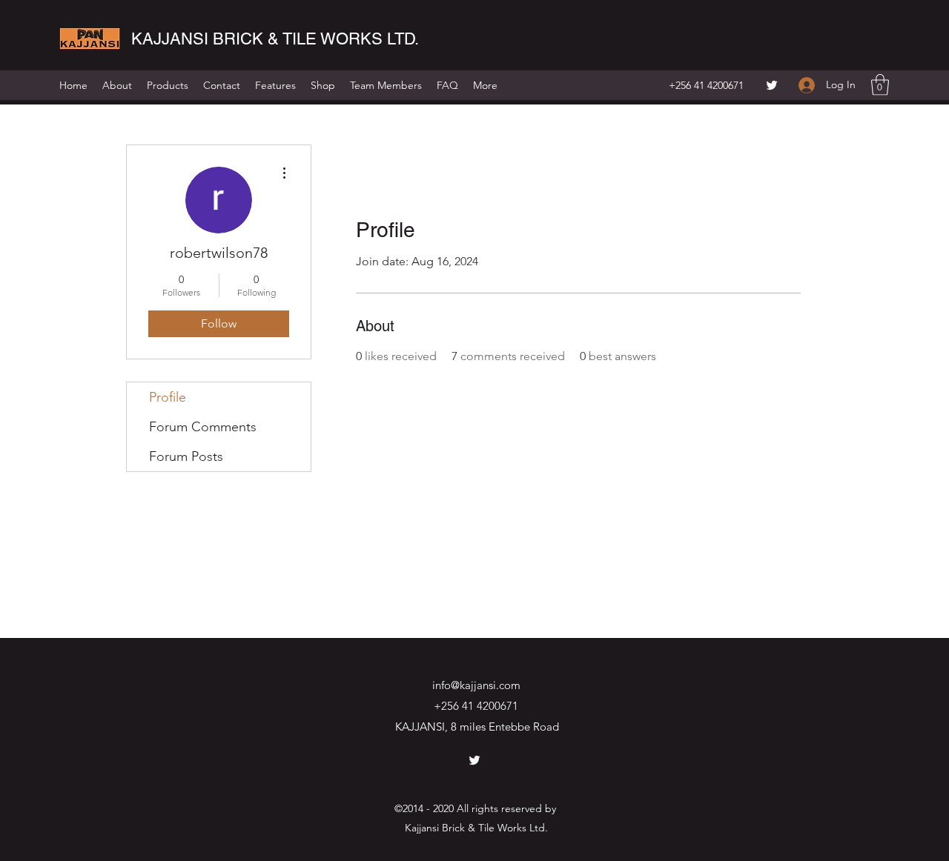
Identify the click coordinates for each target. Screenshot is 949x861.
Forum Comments (203, 427)
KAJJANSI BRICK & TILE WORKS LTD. (275, 39)
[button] (880, 85)
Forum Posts (186, 456)
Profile (167, 397)
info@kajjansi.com (476, 685)
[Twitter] (771, 85)
